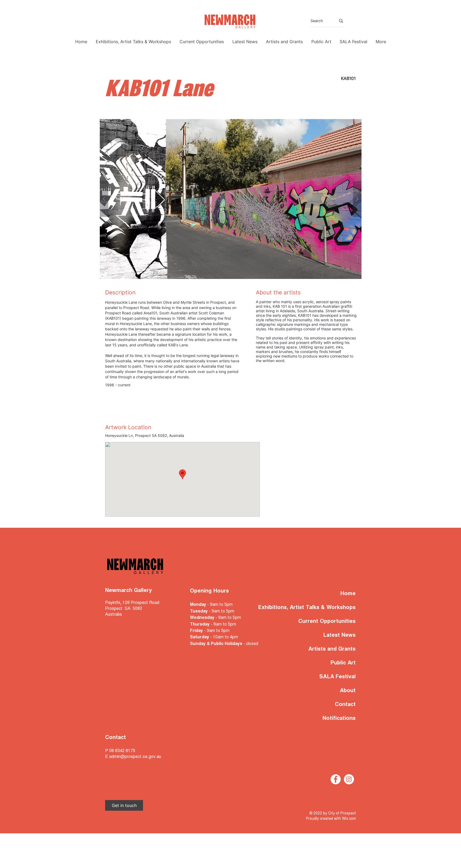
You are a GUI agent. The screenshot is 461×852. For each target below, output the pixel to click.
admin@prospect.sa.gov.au (135, 757)
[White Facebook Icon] (336, 779)
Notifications (339, 718)
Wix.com (349, 819)
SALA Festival (337, 677)
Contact (345, 704)
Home (348, 594)
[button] (230, 199)
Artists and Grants (332, 649)
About (348, 690)
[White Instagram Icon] (349, 779)
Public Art (343, 663)
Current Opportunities (327, 621)
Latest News (339, 635)
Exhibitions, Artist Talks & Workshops (322, 607)
